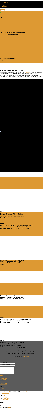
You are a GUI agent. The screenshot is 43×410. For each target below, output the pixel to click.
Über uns (3, 19)
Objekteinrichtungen (5, 18)
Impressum (2, 391)
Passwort (2, 405)
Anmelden (9, 407)
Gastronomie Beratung (3, 378)
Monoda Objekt (4, 6)
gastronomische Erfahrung (7, 226)
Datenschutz (6, 391)
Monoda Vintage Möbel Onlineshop (26, 391)
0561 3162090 (26, 356)
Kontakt (3, 5)
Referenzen (4, 394)
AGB (9, 391)
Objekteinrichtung (3, 379)
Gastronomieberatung (5, 17)
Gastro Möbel (2, 380)
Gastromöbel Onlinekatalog (6, 398)
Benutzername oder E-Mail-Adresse (5, 404)
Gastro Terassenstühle (3, 384)
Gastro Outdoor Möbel (3, 383)
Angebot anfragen (5, 4)
